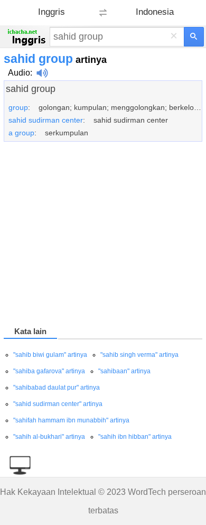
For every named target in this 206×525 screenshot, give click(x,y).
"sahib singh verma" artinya (139, 354)
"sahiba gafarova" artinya (49, 371)
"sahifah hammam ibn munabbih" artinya (71, 420)
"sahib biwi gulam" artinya (50, 354)
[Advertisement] (103, 236)
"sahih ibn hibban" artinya (135, 436)
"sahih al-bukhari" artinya (49, 436)
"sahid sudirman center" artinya (57, 404)
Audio (19, 72)
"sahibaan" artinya (124, 371)
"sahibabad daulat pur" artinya (56, 387)
